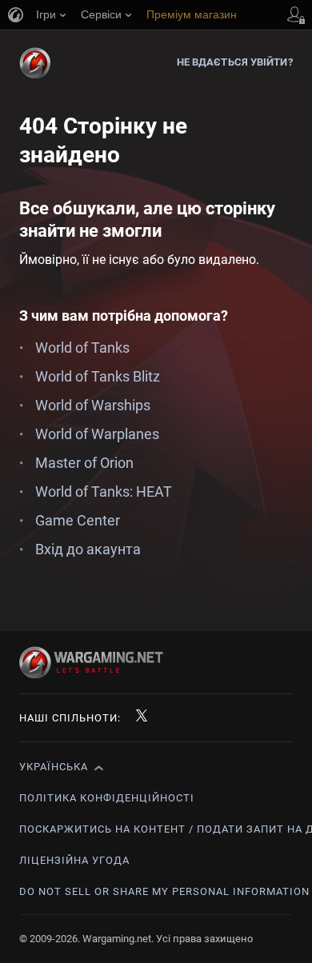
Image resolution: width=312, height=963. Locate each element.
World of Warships (92, 405)
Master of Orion (84, 462)
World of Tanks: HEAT (103, 491)
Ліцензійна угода (74, 860)
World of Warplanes (97, 434)
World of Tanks (82, 347)
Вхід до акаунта (88, 549)
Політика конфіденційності (106, 798)
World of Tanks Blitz (97, 376)
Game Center (77, 520)
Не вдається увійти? (235, 62)
